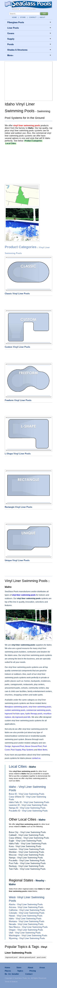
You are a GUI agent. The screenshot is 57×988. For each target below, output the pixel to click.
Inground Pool (18, 746)
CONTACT (32, 17)
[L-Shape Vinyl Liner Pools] (28, 450)
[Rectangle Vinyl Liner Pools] (28, 503)
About (30, 967)
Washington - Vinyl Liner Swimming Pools (28, 935)
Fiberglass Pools (15, 22)
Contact (28, 974)
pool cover (41, 957)
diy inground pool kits (21, 717)
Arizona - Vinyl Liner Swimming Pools (26, 907)
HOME (14, 17)
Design (8, 746)
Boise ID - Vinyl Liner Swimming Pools (26, 794)
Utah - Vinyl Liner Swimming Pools (25, 932)
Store (18, 967)
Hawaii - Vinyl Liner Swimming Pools (25, 916)
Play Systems (28, 750)
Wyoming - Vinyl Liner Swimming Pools (27, 938)
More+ (10, 55)
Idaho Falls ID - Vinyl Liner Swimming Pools (29, 802)
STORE (23, 17)
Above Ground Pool (33, 746)
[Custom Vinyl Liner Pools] (28, 343)
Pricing (32, 971)
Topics (20, 971)
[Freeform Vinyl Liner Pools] (28, 397)
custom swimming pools (15, 710)
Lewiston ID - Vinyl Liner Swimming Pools (28, 805)
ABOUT (42, 17)
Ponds (10, 44)
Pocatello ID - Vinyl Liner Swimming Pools (28, 811)
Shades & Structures (17, 49)
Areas (42, 967)
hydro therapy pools (33, 714)
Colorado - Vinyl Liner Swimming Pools (26, 913)
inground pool (11, 957)
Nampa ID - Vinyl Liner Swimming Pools (27, 808)
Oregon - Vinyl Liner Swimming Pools (26, 930)
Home (7, 967)
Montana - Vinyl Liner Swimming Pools (26, 921)
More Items (42, 750)
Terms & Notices (11, 982)
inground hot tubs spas (14, 714)
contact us (36, 758)
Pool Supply (16, 750)
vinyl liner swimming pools (26, 125)
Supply (10, 38)
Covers (10, 33)
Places (8, 971)
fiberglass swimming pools (16, 707)
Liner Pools (13, 27)
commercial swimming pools (38, 710)
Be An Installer (12, 974)
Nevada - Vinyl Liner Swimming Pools (26, 924)
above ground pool (27, 957)
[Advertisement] (28, 81)
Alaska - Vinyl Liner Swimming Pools (26, 904)
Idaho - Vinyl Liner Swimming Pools (25, 918)
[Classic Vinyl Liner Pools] (28, 290)
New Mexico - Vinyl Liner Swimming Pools (28, 927)
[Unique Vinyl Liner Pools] (28, 557)
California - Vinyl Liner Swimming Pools (27, 910)
